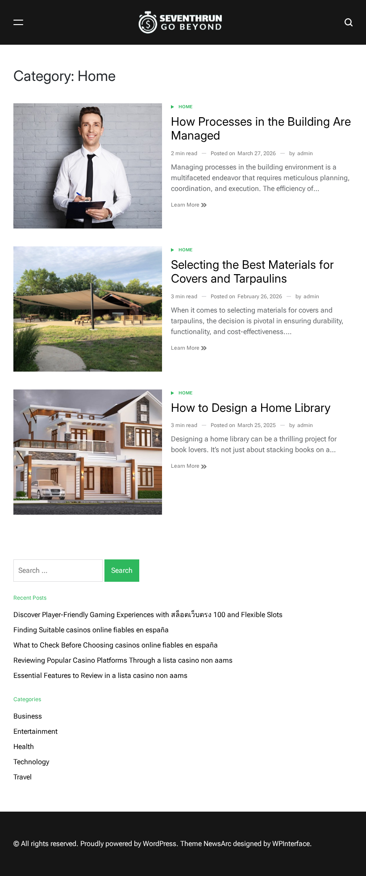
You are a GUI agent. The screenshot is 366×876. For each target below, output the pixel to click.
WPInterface (291, 843)
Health (23, 746)
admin (305, 153)
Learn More (186, 205)
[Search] (349, 22)
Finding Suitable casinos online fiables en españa (91, 630)
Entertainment (35, 731)
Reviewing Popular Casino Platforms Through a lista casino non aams (123, 660)
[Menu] (18, 22)
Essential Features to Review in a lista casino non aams (100, 675)
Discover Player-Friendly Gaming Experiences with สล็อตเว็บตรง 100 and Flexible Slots (148, 614)
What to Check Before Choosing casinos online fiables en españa (115, 645)
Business (27, 716)
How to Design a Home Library (251, 408)
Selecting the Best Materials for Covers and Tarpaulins (252, 271)
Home (185, 106)
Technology (31, 762)
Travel (22, 777)
